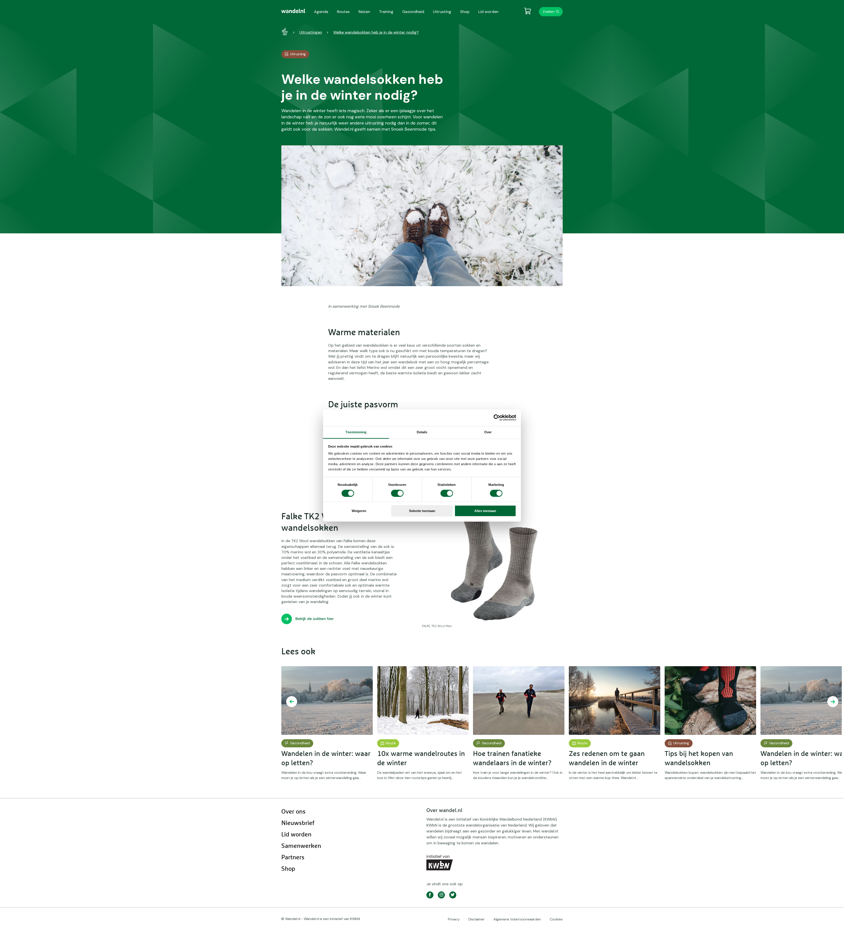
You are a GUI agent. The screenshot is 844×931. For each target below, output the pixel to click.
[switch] (397, 493)
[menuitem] (293, 11)
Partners (292, 857)
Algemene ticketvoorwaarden (517, 919)
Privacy (454, 919)
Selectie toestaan (422, 511)
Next (832, 701)
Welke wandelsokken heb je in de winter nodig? (376, 32)
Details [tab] (422, 432)
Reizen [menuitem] (364, 11)
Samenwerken (301, 846)
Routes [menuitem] (343, 11)
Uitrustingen (310, 32)
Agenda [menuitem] (321, 11)
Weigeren (359, 511)
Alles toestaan (485, 511)
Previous (291, 701)
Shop (288, 869)
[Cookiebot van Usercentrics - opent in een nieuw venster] (497, 417)
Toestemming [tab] (356, 432)
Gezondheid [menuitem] (413, 11)
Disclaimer (476, 919)
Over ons (293, 812)
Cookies (556, 919)
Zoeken (548, 11)
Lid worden (296, 835)
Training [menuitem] (386, 11)
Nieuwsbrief (297, 823)
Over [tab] (488, 432)
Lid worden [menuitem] (488, 11)
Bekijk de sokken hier (314, 618)
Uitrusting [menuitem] (442, 11)
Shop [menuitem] (464, 11)
